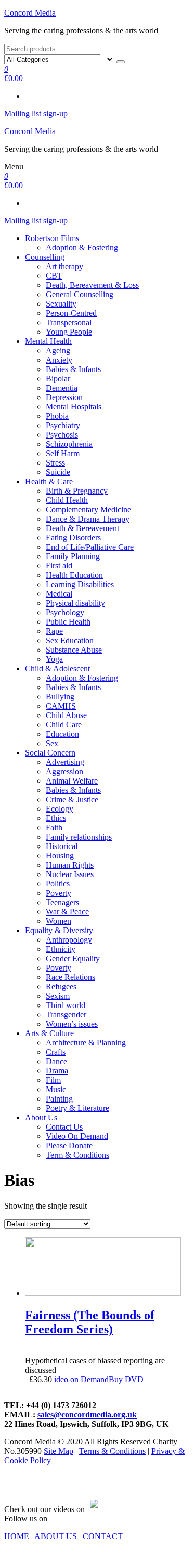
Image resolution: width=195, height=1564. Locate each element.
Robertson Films (52, 238)
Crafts (56, 1052)
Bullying (60, 696)
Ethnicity (60, 949)
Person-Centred (71, 313)
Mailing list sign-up (36, 113)
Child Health (67, 500)
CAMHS (61, 705)
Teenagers (62, 902)
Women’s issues (72, 1023)
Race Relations (70, 977)
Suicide (58, 472)
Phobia (57, 416)
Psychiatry (63, 425)
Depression (64, 397)
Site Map (58, 1451)
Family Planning (73, 556)
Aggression (64, 771)
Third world (65, 1005)
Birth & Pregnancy (77, 490)
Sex (52, 743)
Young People (69, 331)
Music (56, 1089)
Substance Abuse (74, 649)
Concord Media (30, 12)
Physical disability (75, 603)
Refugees (61, 986)
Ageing (58, 350)
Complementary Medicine (88, 509)
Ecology (59, 808)
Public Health (68, 621)
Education (62, 734)
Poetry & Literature (77, 1108)
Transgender (66, 1014)
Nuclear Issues (70, 874)
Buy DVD (126, 1379)
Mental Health (48, 341)
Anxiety (59, 359)
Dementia (61, 387)
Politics (58, 883)
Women (58, 921)
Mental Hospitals (73, 406)
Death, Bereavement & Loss (92, 285)
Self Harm (63, 453)
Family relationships (79, 836)
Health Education (74, 575)
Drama (57, 1070)
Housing (60, 855)
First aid (59, 565)
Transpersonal (69, 322)
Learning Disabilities (80, 584)
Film (53, 1080)
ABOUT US (55, 1536)
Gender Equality (73, 958)
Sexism (58, 995)
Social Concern (50, 752)
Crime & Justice (72, 799)
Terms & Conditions (112, 1451)
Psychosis (62, 434)
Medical (59, 593)
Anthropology (69, 939)
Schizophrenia (69, 444)
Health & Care (49, 481)
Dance (56, 1061)
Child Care (64, 724)
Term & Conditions (77, 1154)
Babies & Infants (73, 369)
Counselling (44, 257)
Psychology (65, 612)
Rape (54, 631)
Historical (61, 846)
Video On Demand (77, 1136)
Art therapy (64, 266)
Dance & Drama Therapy (87, 518)
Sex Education (70, 640)
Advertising (65, 762)
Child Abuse (66, 715)
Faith (54, 827)
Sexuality (61, 303)
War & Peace (67, 911)
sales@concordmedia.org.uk (87, 1414)
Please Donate (69, 1145)
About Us (41, 1117)
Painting (59, 1098)
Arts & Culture (49, 1033)
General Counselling (79, 294)
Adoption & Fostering (82, 247)
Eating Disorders (73, 537)
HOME (16, 1536)
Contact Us (64, 1126)
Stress (55, 462)
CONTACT (103, 1536)
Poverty (58, 893)
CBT (54, 275)
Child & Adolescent (57, 668)
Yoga (54, 659)
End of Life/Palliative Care (90, 546)
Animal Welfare (72, 780)
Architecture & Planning (86, 1042)
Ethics (56, 818)
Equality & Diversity (59, 930)
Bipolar (58, 378)
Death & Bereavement (82, 528)
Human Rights (70, 864)
